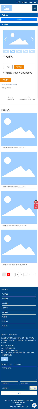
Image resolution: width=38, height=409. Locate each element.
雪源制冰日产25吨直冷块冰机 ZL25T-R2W (14, 265)
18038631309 (32, 2)
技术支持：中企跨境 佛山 (17, 406)
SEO (27, 406)
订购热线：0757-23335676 (17, 73)
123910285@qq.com (11, 350)
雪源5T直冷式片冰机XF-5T (28, 99)
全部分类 (19, 19)
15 (29, 274)
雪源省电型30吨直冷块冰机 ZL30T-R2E (14, 147)
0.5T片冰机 (10, 99)
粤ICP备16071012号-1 (19, 402)
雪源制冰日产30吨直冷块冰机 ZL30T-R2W (14, 226)
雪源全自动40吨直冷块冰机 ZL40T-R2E (14, 186)
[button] (32, 39)
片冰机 (9, 88)
